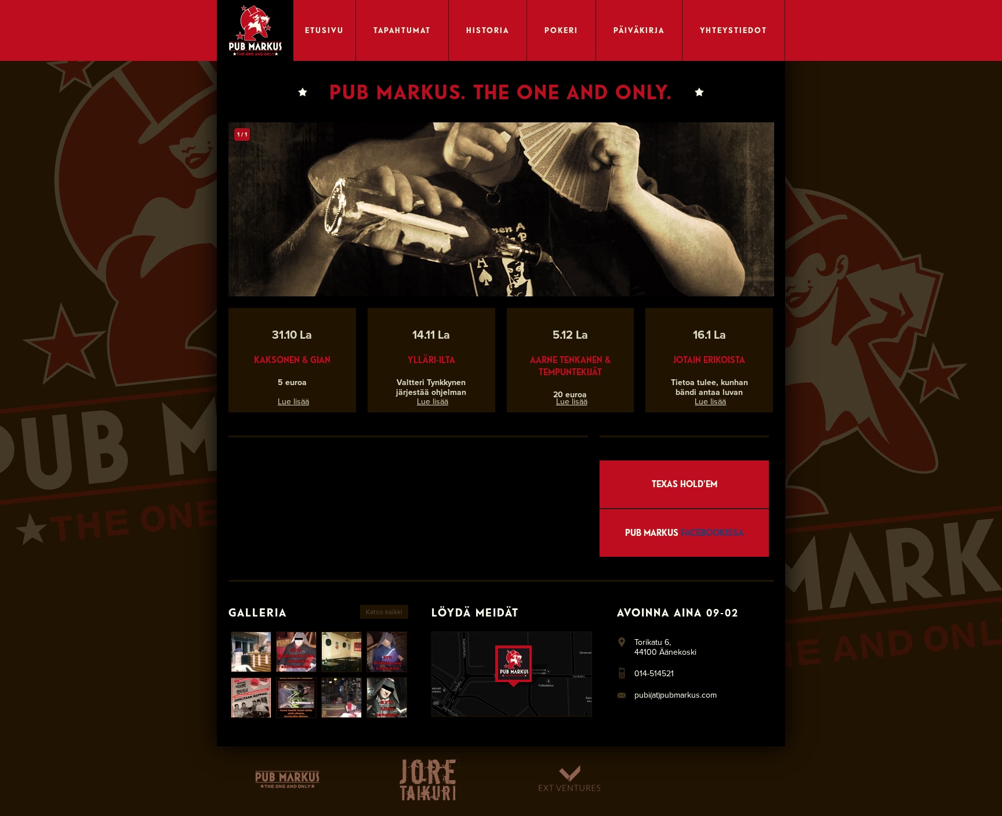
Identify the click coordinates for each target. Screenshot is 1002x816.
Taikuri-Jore (428, 779)
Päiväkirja (639, 30)
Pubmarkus (287, 779)
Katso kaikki (384, 612)
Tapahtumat (402, 30)
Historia (487, 30)
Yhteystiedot (733, 30)
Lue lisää (293, 402)
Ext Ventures (569, 779)
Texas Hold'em (684, 484)
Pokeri (561, 30)
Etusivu (324, 30)
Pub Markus (684, 533)
